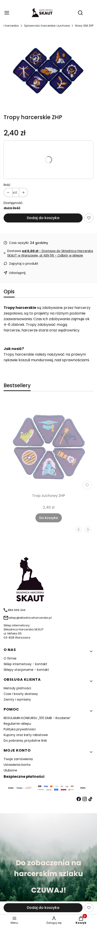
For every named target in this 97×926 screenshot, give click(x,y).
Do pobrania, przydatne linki (25, 740)
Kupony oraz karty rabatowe (26, 735)
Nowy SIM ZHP (84, 26)
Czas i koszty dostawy (21, 694)
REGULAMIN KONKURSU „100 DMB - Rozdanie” (37, 718)
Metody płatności (17, 688)
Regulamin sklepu (17, 723)
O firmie (10, 658)
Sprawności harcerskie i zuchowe (47, 26)
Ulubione (10, 770)
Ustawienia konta (17, 764)
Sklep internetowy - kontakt (25, 664)
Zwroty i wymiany (17, 699)
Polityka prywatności (20, 729)
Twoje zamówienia (18, 759)
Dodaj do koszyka (43, 217)
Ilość (7, 185)
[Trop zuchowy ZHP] (48, 444)
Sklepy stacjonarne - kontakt (26, 669)
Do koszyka (48, 518)
